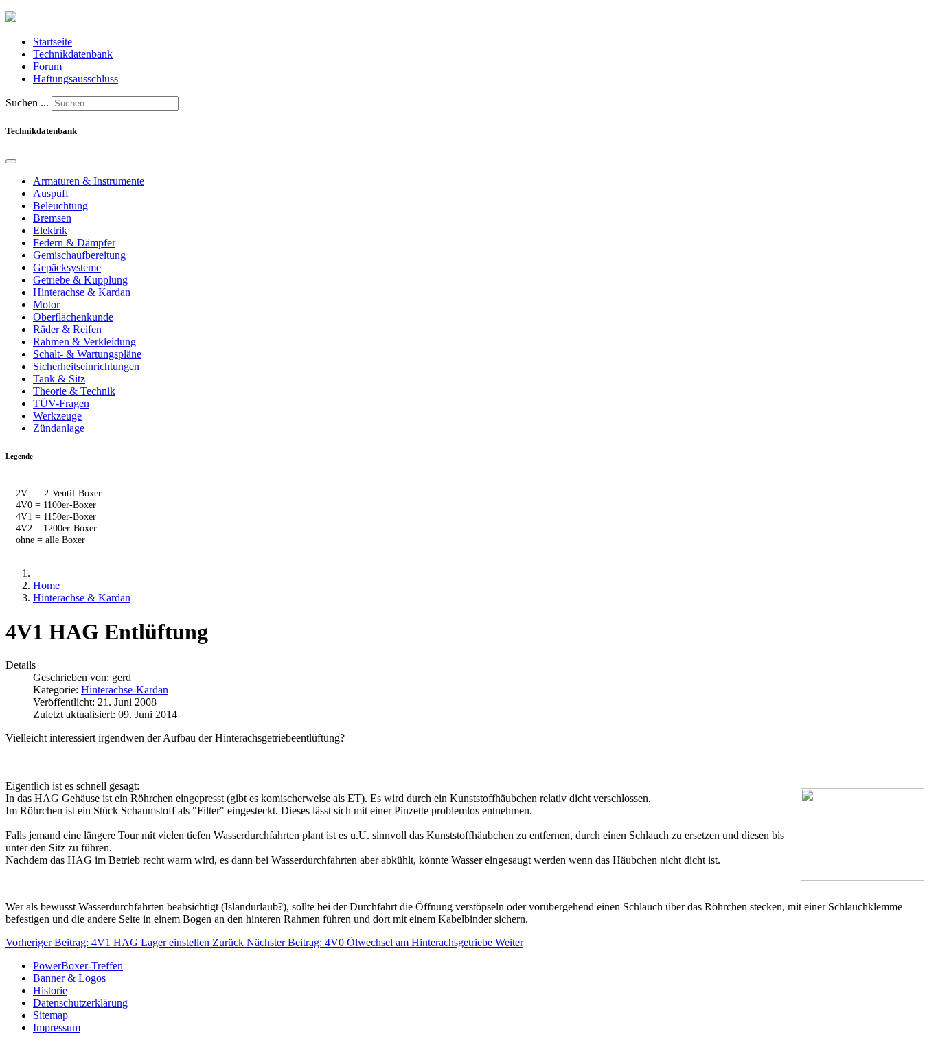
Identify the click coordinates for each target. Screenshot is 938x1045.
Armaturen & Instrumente (88, 181)
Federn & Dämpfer (74, 243)
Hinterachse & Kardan (81, 292)
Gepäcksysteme (67, 267)
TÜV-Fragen (61, 403)
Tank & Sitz (59, 378)
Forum (47, 66)
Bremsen (52, 218)
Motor (46, 304)
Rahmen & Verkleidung (84, 341)
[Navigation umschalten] (10, 161)
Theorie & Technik (74, 391)
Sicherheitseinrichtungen (86, 366)
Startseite (52, 41)
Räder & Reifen (67, 329)
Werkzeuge (57, 416)
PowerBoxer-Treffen (78, 966)
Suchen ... (27, 102)
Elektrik (50, 230)
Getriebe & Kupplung (80, 280)
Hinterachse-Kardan (124, 690)
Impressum (56, 1027)
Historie (50, 990)
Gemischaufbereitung (79, 255)
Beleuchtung (60, 205)
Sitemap (50, 1015)
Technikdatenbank (73, 54)
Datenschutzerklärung (80, 1003)
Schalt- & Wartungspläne (87, 354)
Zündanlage (58, 428)
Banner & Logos (69, 978)
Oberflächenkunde (73, 317)
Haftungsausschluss (75, 78)
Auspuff (51, 193)
